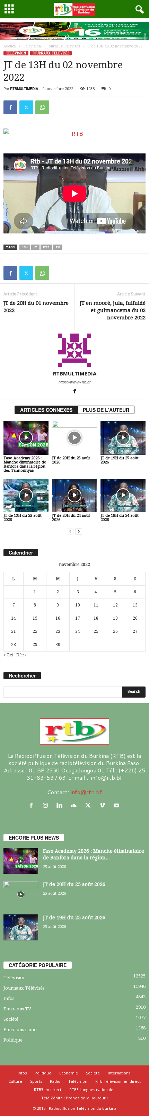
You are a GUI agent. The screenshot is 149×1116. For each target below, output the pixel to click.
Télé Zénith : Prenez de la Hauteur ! (74, 1097)
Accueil (9, 46)
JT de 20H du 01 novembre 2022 (36, 306)
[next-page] (78, 531)
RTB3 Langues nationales (92, 1089)
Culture (15, 1081)
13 (135, 605)
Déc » (21, 655)
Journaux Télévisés (63, 46)
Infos (8, 998)
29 (35, 644)
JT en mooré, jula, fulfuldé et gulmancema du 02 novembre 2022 (113, 310)
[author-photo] (74, 350)
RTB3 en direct (47, 1089)
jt (35, 247)
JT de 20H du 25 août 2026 (71, 460)
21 (13, 631)
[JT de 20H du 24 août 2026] (74, 495)
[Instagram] (47, 805)
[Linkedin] (61, 805)
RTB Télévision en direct (118, 1081)
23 (57, 631)
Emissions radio (20, 1029)
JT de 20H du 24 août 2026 (71, 517)
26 (115, 631)
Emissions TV (17, 1008)
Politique (13, 1040)
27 (135, 631)
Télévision (32, 46)
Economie (68, 1072)
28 (13, 644)
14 (13, 618)
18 (96, 618)
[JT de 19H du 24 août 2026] (123, 495)
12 (115, 605)
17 (77, 618)
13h (25, 247)
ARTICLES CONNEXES (46, 409)
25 (96, 631)
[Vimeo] (104, 805)
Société (10, 1019)
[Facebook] (10, 107)
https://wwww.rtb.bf (74, 382)
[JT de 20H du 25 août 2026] (74, 437)
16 (57, 618)
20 (135, 618)
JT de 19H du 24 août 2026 (119, 517)
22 (35, 631)
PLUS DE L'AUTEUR (106, 409)
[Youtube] (117, 805)
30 (57, 644)
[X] (26, 107)
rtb (46, 247)
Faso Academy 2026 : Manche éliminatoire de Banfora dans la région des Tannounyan (24, 464)
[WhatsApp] (42, 107)
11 (96, 605)
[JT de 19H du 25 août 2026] (123, 437)
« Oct (8, 655)
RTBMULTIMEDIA (24, 88)
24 (77, 631)
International (120, 1072)
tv (57, 247)
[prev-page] (70, 531)
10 (77, 605)
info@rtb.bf (86, 792)
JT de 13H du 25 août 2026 (22, 517)
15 (35, 618)
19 (115, 618)
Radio (55, 1081)
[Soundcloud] (75, 805)
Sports (36, 1081)
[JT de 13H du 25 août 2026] (26, 495)
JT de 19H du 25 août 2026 (119, 460)
